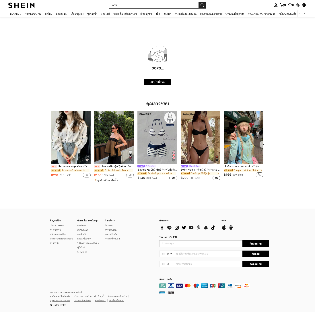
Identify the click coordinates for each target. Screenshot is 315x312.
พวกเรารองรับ (165, 279)
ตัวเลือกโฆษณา (116, 300)
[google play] (230, 229)
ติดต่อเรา (109, 225)
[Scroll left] (300, 13)
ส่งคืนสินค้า (82, 230)
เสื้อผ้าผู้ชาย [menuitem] (146, 13)
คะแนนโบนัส (111, 234)
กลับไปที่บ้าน (157, 81)
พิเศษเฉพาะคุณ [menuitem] (33, 13)
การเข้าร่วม (55, 230)
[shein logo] (21, 5)
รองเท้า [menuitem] (167, 13)
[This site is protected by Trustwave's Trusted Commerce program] (162, 292)
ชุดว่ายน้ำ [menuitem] (92, 13)
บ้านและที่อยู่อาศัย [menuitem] (234, 13)
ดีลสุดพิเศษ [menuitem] (61, 13)
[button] (297, 5)
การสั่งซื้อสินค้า (84, 238)
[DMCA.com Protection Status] (171, 292)
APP (223, 220)
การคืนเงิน (82, 234)
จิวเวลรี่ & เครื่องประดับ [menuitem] (125, 13)
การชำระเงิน (110, 230)
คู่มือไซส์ (81, 247)
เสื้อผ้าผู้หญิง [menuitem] (77, 13)
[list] (188, 227)
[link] (283, 5)
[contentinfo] (214, 285)
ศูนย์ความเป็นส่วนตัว (60, 296)
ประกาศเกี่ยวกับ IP (82, 300)
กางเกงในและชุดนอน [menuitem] (186, 13)
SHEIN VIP (82, 252)
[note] (107, 180)
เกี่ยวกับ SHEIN (57, 225)
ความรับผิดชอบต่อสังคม (61, 238)
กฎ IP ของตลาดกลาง (60, 300)
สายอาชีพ (54, 243)
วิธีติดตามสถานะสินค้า (88, 243)
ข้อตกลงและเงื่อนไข (117, 296)
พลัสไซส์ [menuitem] (105, 13)
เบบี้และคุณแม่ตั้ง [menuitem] (287, 13)
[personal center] (276, 5)
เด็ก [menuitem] (158, 13)
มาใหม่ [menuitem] (48, 13)
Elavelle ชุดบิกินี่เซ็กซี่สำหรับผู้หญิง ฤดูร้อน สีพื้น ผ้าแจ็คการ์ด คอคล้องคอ (157, 169)
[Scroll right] (304, 13)
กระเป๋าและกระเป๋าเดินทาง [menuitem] (261, 13)
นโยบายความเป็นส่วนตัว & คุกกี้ (89, 296)
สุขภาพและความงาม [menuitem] (211, 13)
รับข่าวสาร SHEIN (168, 237)
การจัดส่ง (81, 225)
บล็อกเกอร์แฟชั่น (58, 234)
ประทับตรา (100, 300)
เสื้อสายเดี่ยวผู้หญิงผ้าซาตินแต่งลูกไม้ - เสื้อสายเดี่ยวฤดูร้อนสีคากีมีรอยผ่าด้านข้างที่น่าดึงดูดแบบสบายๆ (114, 166)
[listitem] (71, 146)
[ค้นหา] (202, 5)
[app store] (223, 229)
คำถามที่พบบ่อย (112, 238)
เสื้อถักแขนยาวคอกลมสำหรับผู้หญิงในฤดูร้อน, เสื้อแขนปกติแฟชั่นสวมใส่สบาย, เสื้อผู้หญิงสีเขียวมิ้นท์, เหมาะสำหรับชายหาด (243, 166)
